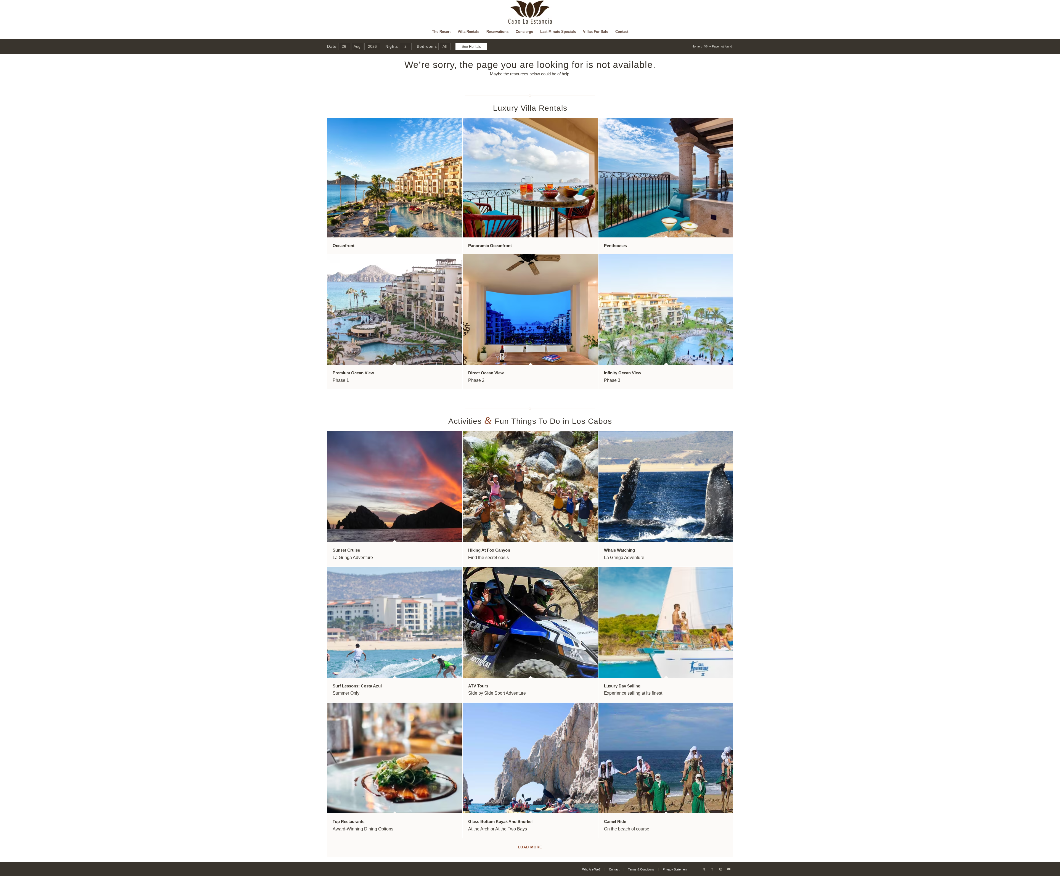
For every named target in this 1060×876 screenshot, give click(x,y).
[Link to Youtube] (729, 869)
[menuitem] (441, 32)
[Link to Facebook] (712, 869)
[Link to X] (704, 869)
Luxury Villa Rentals (530, 108)
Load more (530, 847)
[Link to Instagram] (720, 869)
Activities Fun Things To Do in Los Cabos (530, 421)
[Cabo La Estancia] (530, 12)
